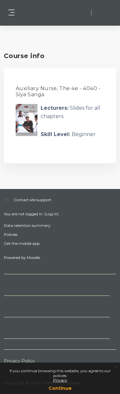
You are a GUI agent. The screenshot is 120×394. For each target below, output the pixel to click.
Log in (104, 13)
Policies (10, 234)
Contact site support (33, 199)
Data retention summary (27, 225)
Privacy (60, 380)
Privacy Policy (19, 361)
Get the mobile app (22, 243)
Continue (60, 388)
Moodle (33, 257)
